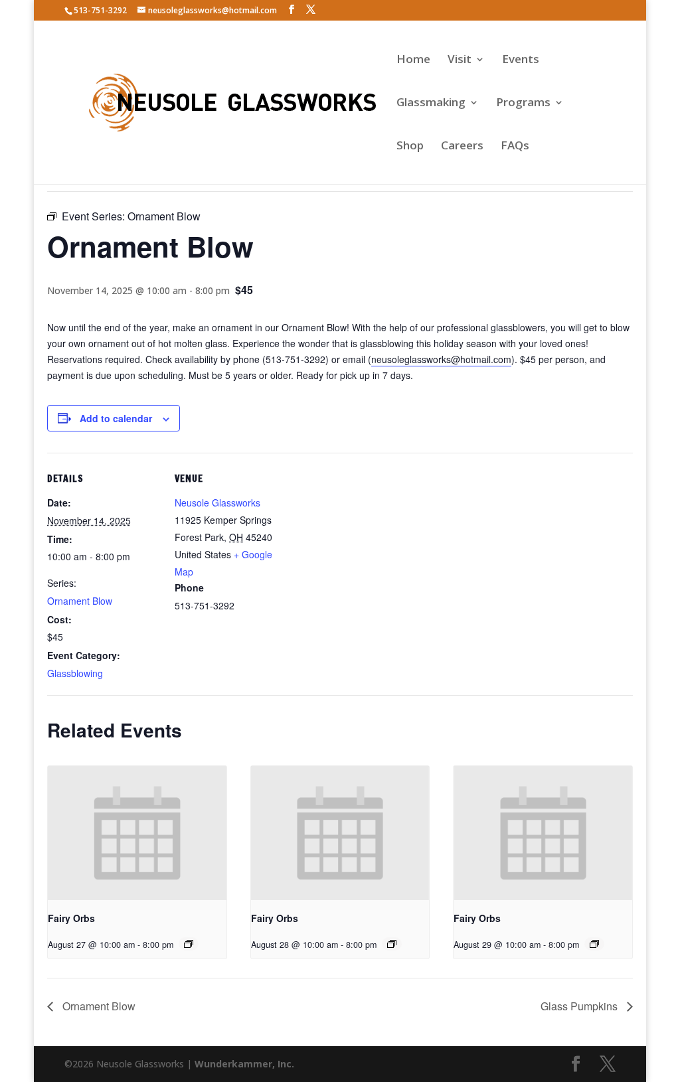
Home (413, 60)
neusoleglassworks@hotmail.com (441, 359)
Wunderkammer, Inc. (244, 1063)
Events (520, 60)
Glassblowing (75, 673)
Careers (462, 147)
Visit (459, 60)
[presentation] (137, 832)
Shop (410, 147)
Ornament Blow (79, 600)
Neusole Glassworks (217, 502)
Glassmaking (431, 104)
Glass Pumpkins (580, 1006)
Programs (523, 104)
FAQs (515, 147)
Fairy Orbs (71, 918)
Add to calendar (116, 418)
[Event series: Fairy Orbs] (188, 944)
